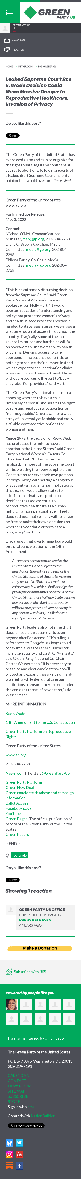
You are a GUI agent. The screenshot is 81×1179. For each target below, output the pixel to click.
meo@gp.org (33, 239)
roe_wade (20, 855)
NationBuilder (43, 1115)
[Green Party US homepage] (49, 12)
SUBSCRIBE (18, 1096)
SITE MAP (16, 1091)
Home (9, 66)
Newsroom (25, 66)
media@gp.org (38, 249)
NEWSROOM (19, 1085)
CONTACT (17, 1080)
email (31, 1106)
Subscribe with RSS (29, 971)
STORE (14, 1101)
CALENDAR (18, 1075)
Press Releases (47, 66)
